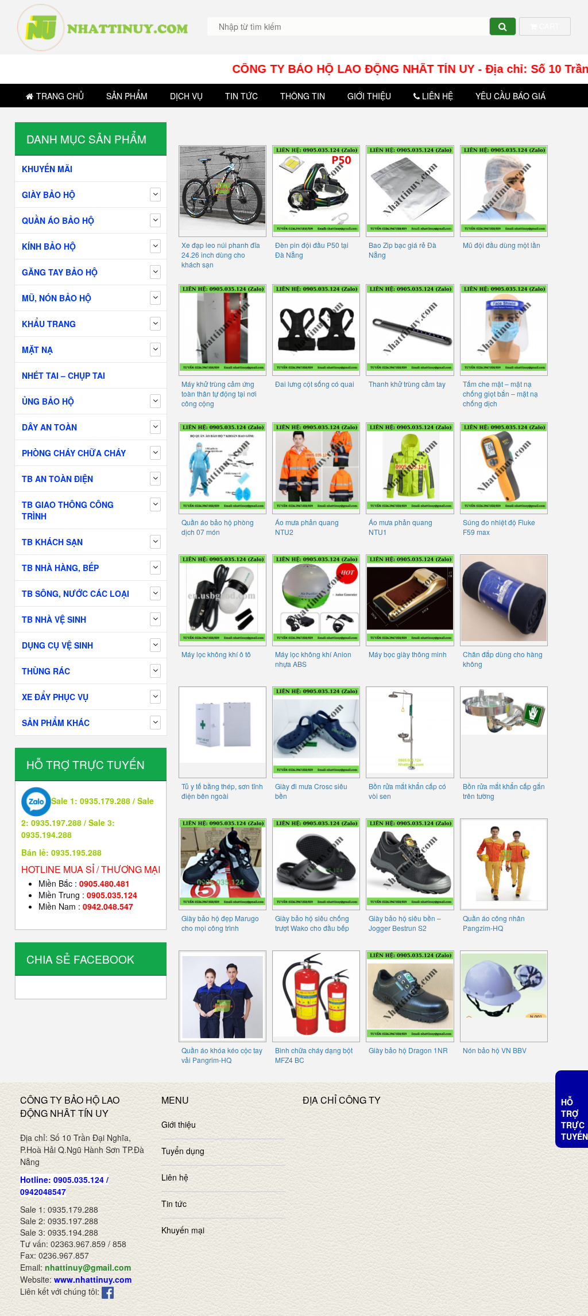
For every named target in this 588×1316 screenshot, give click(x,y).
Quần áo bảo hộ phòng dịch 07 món (217, 527)
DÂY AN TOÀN (49, 427)
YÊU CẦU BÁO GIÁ (510, 96)
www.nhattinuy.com (92, 1279)
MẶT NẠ (37, 349)
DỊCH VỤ (186, 96)
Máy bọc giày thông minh (408, 654)
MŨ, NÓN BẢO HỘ (56, 298)
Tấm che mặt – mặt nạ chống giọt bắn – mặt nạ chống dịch (500, 393)
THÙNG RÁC (46, 671)
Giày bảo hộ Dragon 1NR (408, 1050)
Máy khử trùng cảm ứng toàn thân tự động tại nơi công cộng (219, 393)
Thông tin (302, 96)
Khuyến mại (182, 1230)
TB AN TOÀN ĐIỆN (57, 478)
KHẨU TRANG (49, 323)
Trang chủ (60, 96)
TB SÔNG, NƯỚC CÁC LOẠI (75, 593)
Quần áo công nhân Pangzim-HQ (494, 923)
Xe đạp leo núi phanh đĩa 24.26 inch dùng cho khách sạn (220, 254)
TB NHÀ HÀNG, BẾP (60, 567)
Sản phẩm (127, 96)
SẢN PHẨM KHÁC (56, 722)
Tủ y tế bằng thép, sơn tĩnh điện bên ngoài (222, 791)
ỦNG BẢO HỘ (48, 401)
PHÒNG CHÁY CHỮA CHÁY (74, 453)
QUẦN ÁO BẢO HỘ (58, 220)
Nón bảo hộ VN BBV (495, 1050)
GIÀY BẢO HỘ (48, 194)
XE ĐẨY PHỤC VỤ (55, 696)
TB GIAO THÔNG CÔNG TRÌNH (68, 510)
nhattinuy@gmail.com (88, 1267)
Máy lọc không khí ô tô (216, 654)
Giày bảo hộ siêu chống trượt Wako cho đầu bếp (312, 923)
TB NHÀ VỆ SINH (54, 619)
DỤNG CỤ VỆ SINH (57, 645)
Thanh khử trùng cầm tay (407, 384)
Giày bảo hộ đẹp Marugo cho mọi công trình (220, 923)
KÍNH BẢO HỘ (49, 246)
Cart (548, 26)
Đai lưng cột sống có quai (314, 384)
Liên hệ (437, 96)
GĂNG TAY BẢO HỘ (60, 272)
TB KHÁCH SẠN (52, 542)
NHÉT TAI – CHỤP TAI (63, 375)
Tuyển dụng (182, 1150)
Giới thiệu (369, 96)
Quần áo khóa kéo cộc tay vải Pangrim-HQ (221, 1055)
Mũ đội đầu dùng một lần (501, 245)
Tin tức (241, 96)
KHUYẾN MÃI (47, 168)
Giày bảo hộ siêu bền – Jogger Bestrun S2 (405, 923)
